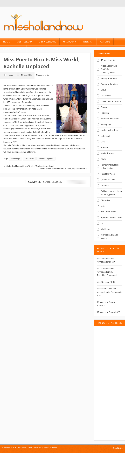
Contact (57, 49)
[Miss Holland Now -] (43, 31)
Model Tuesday (108, 153)
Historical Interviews (110, 119)
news (103, 159)
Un (102, 223)
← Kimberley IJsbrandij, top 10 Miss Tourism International (28, 166)
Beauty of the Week (109, 84)
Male (20, 49)
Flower (104, 107)
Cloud (103, 90)
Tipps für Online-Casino (111, 217)
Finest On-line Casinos (111, 101)
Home (6, 41)
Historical (105, 113)
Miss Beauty (69, 41)
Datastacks (106, 96)
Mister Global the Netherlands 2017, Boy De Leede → (63, 168)
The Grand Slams (108, 212)
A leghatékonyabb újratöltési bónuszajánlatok (109, 69)
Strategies (105, 200)
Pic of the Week (108, 174)
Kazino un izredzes (109, 130)
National (105, 41)
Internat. (88, 41)
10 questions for (108, 60)
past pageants (38, 49)
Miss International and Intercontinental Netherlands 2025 (109, 292)
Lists (103, 142)
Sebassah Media (50, 447)
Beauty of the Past (109, 78)
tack (102, 206)
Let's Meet (105, 136)
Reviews (105, 185)
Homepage (106, 124)
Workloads (105, 229)
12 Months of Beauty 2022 (108, 312)
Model (7, 49)
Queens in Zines (108, 180)
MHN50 (104, 147)
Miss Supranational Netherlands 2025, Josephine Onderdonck (107, 272)
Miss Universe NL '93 (106, 282)
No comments (42, 75)
